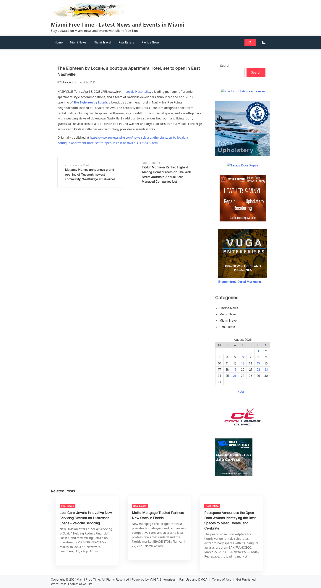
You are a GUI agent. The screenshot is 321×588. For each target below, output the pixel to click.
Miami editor (68, 82)
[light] (263, 42)
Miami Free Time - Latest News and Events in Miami (117, 24)
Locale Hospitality (138, 92)
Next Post (149, 163)
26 (235, 376)
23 (266, 369)
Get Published (246, 579)
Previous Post (79, 165)
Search (225, 65)
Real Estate (126, 42)
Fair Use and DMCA (193, 579)
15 (258, 363)
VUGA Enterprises (163, 579)
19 (234, 369)
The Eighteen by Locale (90, 102)
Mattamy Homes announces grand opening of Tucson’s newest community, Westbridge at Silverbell (90, 174)
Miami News (78, 42)
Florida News (151, 42)
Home (59, 42)
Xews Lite (85, 584)
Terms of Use (221, 579)
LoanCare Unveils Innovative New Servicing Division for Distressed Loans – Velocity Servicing (86, 518)
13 (242, 363)
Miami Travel (102, 42)
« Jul (240, 391)
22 (258, 369)
